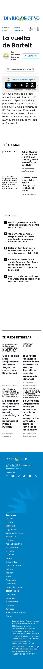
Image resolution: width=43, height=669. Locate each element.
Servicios (10, 609)
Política (9, 522)
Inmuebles (10, 598)
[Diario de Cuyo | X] (31, 19)
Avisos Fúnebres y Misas (17, 612)
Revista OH (11, 536)
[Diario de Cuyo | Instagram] (26, 19)
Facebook (7, 475)
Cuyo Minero (11, 529)
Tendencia (11, 583)
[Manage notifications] (37, 647)
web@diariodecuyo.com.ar (23, 631)
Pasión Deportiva (18, 29)
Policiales (10, 540)
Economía (10, 525)
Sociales (9, 572)
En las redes (11, 562)
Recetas (9, 558)
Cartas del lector (14, 565)
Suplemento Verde (14, 533)
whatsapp (35, 475)
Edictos (9, 616)
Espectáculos (12, 547)
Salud (8, 576)
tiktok (18, 475)
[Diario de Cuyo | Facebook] (21, 19)
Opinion (9, 569)
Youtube (30, 475)
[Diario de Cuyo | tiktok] (36, 19)
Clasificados (11, 594)
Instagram (12, 475)
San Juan (10, 518)
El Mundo (10, 554)
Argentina (10, 551)
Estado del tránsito (14, 587)
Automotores (12, 601)
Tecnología (11, 580)
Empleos (10, 605)
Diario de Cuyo (6, 29)
